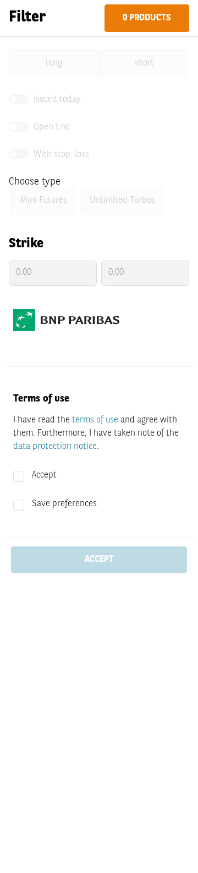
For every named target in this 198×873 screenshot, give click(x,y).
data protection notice (55, 446)
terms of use (95, 420)
